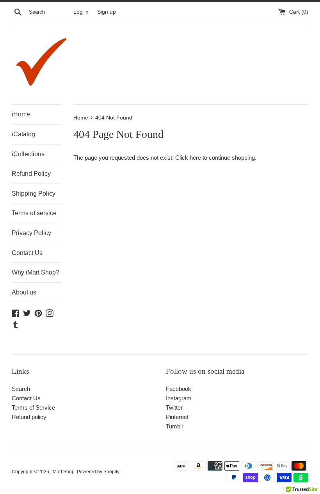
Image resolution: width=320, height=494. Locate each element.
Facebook (178, 388)
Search (21, 388)
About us (24, 292)
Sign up (106, 12)
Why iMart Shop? (35, 272)
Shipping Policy (33, 193)
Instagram (179, 398)
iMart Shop (63, 471)
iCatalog (23, 134)
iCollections (28, 154)
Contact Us (27, 253)
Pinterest (177, 417)
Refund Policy (31, 173)
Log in (81, 12)
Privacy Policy (31, 233)
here (195, 157)
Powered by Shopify (98, 471)
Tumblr (174, 426)
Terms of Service (33, 407)
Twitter (174, 407)
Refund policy (29, 417)
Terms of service (34, 213)
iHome (21, 114)
